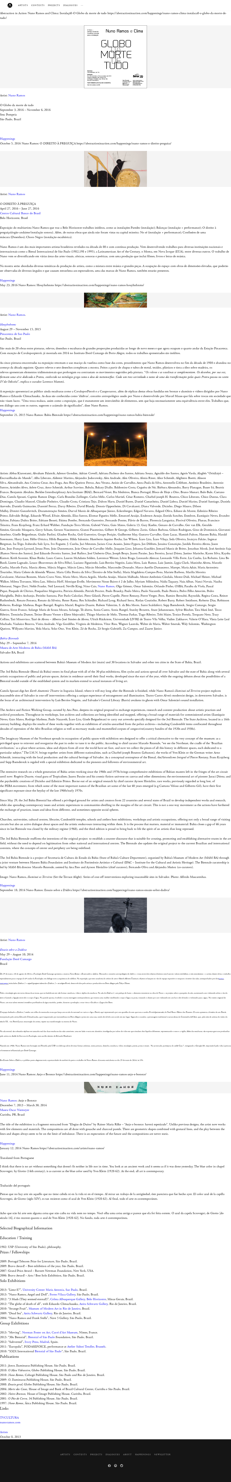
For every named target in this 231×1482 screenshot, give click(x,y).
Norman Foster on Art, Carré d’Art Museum (49, 1332)
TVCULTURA (9, 1418)
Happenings (7, 139)
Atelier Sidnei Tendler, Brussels (86, 1347)
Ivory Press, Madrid (37, 1342)
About (127, 1454)
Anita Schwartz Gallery (93, 1304)
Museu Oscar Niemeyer (14, 1110)
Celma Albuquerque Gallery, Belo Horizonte (78, 1299)
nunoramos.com (10, 1422)
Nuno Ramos (17, 95)
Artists (23, 5)
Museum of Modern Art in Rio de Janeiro (54, 1309)
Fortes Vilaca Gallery (62, 1295)
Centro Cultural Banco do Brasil (20, 213)
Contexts (38, 5)
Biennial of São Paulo (41, 1337)
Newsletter (162, 1454)
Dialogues (70, 5)
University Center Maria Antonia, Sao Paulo (50, 1290)
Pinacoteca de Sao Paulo (15, 334)
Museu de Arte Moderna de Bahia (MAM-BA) (28, 648)
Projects (54, 5)
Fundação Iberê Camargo (16, 959)
